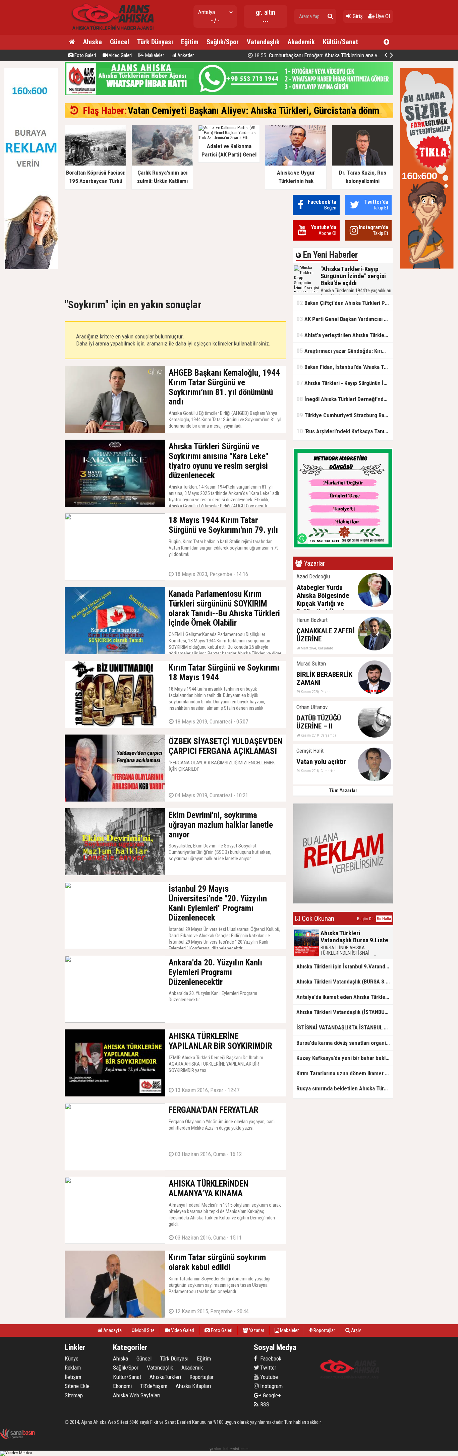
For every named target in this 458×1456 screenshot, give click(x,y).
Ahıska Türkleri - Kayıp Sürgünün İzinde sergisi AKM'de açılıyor (344, 383)
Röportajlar (323, 1330)
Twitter (267, 1367)
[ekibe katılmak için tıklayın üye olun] (343, 547)
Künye (71, 1358)
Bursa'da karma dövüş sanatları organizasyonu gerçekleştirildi (344, 1042)
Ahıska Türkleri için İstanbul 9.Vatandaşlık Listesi (344, 966)
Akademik (301, 42)
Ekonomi (122, 1386)
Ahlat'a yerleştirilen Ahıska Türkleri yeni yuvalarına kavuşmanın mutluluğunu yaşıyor (344, 335)
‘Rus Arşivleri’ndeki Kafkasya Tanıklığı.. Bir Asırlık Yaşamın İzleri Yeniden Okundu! (344, 431)
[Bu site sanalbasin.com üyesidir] (17, 1437)
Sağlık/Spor (223, 42)
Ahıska (92, 42)
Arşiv (355, 1330)
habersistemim (235, 1448)
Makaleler (154, 55)
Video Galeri (120, 55)
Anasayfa (112, 1330)
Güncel (119, 42)
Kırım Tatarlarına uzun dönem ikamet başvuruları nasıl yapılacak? (344, 1073)
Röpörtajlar (201, 1377)
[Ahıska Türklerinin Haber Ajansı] (111, 32)
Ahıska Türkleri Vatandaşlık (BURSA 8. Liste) (344, 981)
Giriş (357, 16)
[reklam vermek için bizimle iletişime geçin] (31, 267)
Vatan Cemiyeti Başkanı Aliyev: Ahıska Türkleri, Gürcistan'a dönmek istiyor (272, 110)
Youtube (268, 1377)
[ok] (330, 16)
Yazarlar (256, 1330)
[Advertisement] (175, 242)
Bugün (362, 918)
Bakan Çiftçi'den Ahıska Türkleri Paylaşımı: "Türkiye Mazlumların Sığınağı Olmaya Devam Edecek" (344, 303)
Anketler (185, 55)
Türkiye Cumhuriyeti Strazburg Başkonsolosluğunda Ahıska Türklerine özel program (344, 415)
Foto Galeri (84, 55)
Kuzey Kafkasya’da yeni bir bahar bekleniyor (344, 1058)
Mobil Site (144, 1330)
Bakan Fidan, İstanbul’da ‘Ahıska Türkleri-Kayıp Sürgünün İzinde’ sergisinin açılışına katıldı (344, 367)
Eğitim (189, 42)
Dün (372, 918)
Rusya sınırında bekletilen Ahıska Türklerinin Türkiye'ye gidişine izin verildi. (344, 1088)
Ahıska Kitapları (193, 1386)
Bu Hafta (384, 918)
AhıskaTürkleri (165, 1377)
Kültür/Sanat (340, 42)
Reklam (73, 1367)
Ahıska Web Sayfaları (136, 1395)
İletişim (73, 1377)
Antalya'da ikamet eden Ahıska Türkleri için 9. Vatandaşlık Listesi (344, 997)
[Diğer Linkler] (386, 42)
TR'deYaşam (153, 1386)
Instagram (271, 1386)
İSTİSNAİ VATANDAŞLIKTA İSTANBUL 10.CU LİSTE (344, 1027)
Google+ (270, 1395)
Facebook (270, 1358)
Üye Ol (382, 16)
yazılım (215, 1448)
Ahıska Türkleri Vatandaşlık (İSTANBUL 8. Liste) (344, 1012)
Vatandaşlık (263, 42)
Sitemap (74, 1395)
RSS (264, 1404)
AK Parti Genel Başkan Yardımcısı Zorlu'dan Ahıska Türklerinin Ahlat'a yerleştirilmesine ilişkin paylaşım (344, 319)
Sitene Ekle (77, 1386)
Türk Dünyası (155, 42)
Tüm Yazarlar (343, 790)
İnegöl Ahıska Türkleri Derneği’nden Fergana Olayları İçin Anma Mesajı (344, 399)
